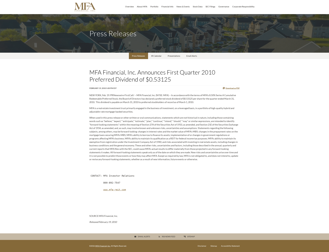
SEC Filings (210, 6)
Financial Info (167, 6)
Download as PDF (233, 88)
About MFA (142, 6)
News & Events (183, 6)
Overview (129, 6)
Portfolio (154, 6)
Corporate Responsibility (243, 6)
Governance (223, 6)
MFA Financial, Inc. (102, 246)
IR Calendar (156, 56)
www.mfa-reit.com (114, 189)
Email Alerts (191, 56)
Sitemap (189, 236)
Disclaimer (202, 246)
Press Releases (138, 56)
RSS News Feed (166, 236)
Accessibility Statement (230, 246)
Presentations (174, 56)
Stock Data (197, 6)
